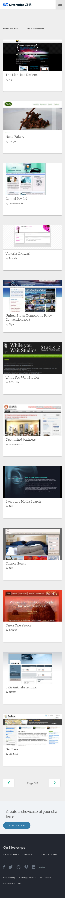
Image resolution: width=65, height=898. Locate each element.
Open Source (11, 854)
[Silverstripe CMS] (17, 5)
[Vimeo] (27, 867)
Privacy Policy (9, 877)
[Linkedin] (35, 867)
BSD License (45, 877)
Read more (32, 65)
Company (28, 854)
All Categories (36, 28)
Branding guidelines (27, 877)
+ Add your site (17, 825)
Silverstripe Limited (13, 883)
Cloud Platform (47, 854)
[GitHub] (20, 867)
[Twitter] (12, 867)
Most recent (11, 28)
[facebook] (5, 867)
